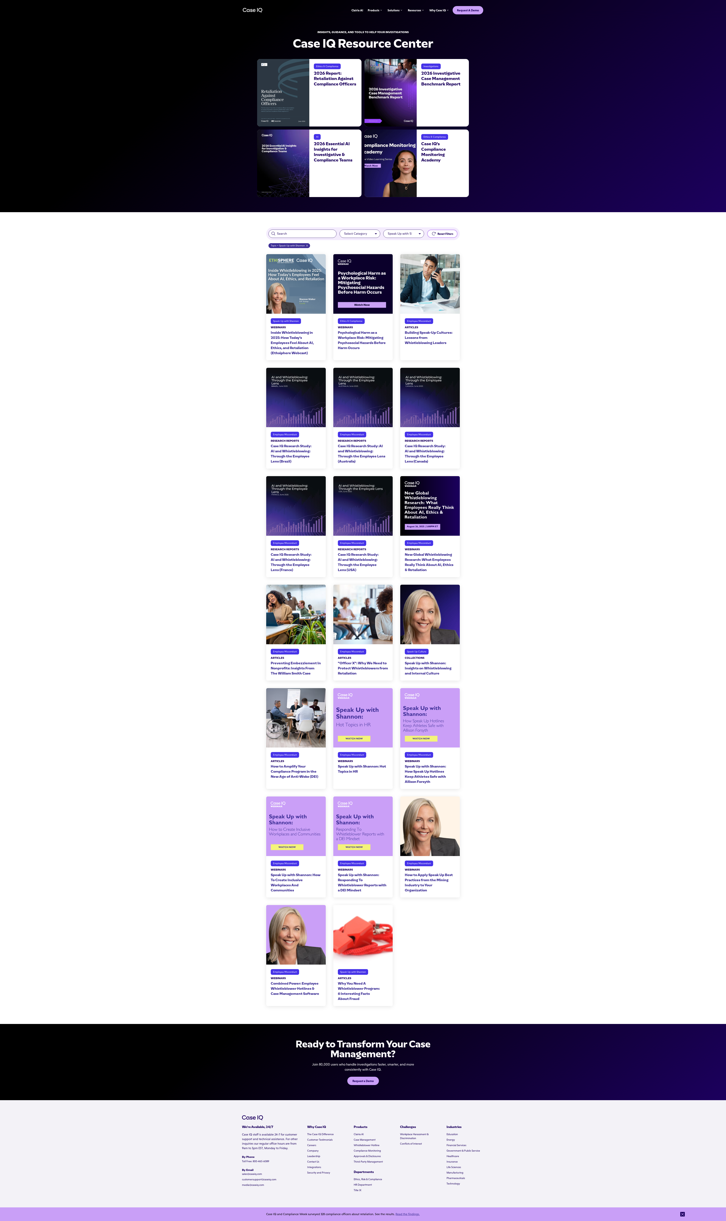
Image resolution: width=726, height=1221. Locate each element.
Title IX (357, 1190)
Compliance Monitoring (367, 1150)
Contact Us (313, 1161)
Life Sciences (454, 1167)
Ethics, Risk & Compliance (368, 1179)
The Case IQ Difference (320, 1134)
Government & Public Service (463, 1150)
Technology (453, 1183)
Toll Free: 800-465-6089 (255, 1161)
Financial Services (456, 1145)
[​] (682, 1214)
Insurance (452, 1161)
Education (452, 1134)
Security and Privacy (318, 1172)
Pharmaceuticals (456, 1178)
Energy (451, 1139)
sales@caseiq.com (252, 1173)
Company (313, 1150)
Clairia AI (359, 1134)
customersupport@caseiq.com (259, 1179)
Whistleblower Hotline (366, 1145)
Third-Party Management (368, 1161)
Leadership (313, 1156)
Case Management (364, 1139)
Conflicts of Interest (411, 1143)
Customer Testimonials (320, 1139)
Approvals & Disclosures (367, 1156)
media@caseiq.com (253, 1184)
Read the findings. (408, 1214)
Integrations (314, 1167)
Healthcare (453, 1156)
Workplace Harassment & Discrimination (414, 1136)
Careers (311, 1145)
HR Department (363, 1184)
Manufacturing (455, 1172)
